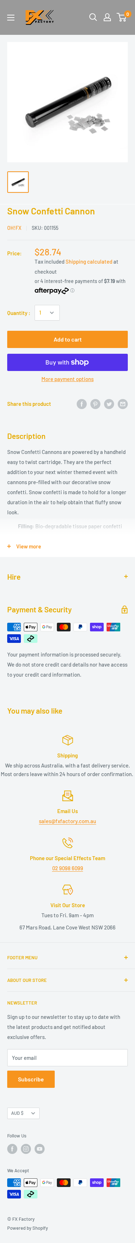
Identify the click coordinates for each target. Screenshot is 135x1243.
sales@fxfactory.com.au (67, 821)
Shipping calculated (89, 261)
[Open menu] (10, 17)
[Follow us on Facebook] (12, 1149)
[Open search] (93, 17)
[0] (121, 17)
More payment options (67, 379)
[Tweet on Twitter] (109, 403)
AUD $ (17, 1113)
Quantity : (18, 313)
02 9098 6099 (67, 868)
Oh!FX (14, 228)
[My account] (107, 17)
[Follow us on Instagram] (26, 1149)
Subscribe (31, 1079)
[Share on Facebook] (82, 403)
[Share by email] (123, 403)
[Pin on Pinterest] (95, 403)
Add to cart (68, 339)
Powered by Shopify (27, 1228)
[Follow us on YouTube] (40, 1149)
